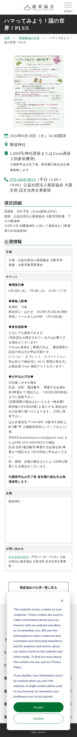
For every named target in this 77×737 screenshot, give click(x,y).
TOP (7, 37)
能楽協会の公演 (29, 37)
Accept (38, 707)
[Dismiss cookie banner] (62, 601)
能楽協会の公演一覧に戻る (38, 587)
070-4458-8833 (23, 179)
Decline (39, 718)
